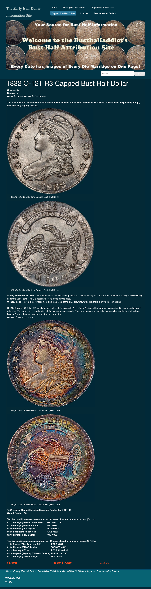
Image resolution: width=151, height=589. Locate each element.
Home (54, 7)
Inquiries (84, 13)
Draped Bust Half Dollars (102, 7)
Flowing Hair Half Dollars (74, 7)
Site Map (9, 582)
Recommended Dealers (105, 13)
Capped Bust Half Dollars (63, 13)
